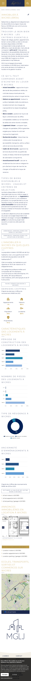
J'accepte (4, 674)
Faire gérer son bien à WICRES (15, 284)
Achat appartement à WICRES (13, 498)
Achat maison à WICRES (11, 495)
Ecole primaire (11, 612)
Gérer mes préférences (6, 678)
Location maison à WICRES (12, 550)
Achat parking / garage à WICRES (14, 501)
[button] (9, 436)
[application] (15, 358)
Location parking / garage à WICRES (15, 556)
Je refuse (14, 674)
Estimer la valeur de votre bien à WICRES (15, 491)
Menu (3, 3)
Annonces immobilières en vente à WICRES (15, 231)
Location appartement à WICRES (14, 553)
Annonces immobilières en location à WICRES (15, 236)
